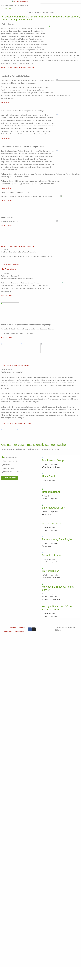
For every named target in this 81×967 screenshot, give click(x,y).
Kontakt (22, 628)
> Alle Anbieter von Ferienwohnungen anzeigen (17, 67)
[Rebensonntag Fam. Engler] (42, 536)
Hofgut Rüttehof (51, 491)
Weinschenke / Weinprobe (13, 471)
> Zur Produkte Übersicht (10, 265)
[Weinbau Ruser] (42, 568)
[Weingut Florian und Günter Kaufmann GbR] (42, 603)
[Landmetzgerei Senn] (42, 505)
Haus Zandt (48, 476)
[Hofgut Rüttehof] (42, 489)
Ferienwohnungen (10, 461)
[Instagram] (34, 629)
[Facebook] (30, 629)
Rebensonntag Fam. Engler (57, 539)
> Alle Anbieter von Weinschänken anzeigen (16, 423)
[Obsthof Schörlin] (42, 520)
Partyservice (9, 468)
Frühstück (8, 464)
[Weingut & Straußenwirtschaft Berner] (42, 584)
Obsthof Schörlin (51, 523)
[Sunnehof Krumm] (42, 552)
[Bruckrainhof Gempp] (42, 457)
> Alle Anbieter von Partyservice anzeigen (15, 365)
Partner (13, 628)
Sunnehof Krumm (51, 555)
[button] (60, 3)
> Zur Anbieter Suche (8, 269)
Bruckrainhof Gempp (53, 460)
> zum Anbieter (6, 102)
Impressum (8, 631)
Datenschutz (20, 631)
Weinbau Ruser (50, 570)
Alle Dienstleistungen (10, 457)
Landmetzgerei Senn (53, 507)
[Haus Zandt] (42, 473)
